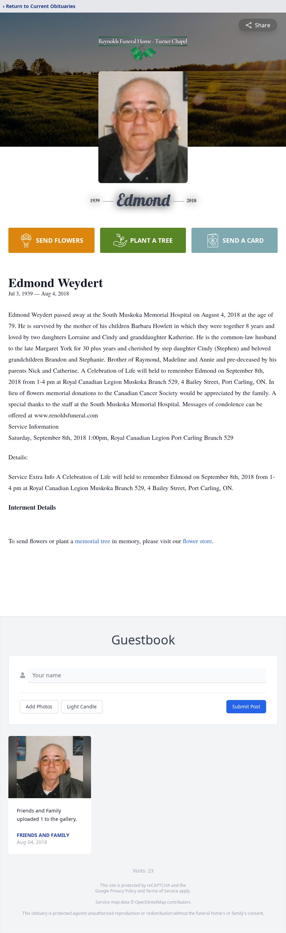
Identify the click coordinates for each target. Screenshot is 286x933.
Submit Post (246, 706)
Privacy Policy (123, 891)
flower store (197, 541)
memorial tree (92, 541)
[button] (50, 767)
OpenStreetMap (150, 902)
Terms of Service (162, 891)
